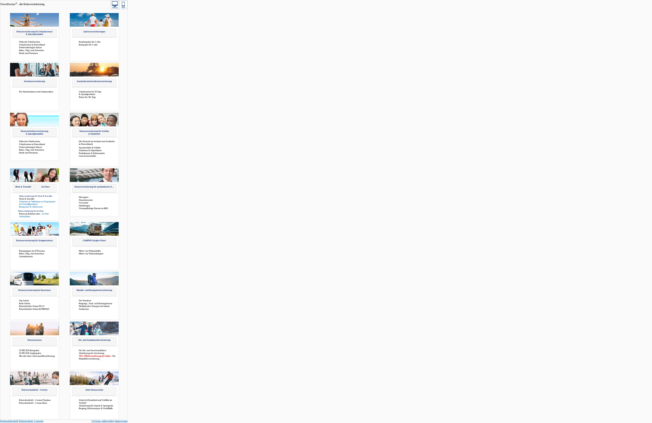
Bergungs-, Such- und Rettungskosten (95, 303)
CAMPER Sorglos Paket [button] (94, 240)
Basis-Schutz (24, 303)
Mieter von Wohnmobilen (90, 251)
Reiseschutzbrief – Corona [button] (34, 390)
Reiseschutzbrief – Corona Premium (34, 400)
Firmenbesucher (86, 200)
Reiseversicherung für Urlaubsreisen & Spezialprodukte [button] (34, 33)
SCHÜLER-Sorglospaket (30, 353)
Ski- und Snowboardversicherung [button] (94, 340)
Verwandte (83, 203)
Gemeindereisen (26, 256)
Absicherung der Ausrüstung (91, 353)
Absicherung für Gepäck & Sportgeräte (96, 406)
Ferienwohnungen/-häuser (30, 47)
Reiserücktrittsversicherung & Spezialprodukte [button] (34, 132)
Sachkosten (84, 309)
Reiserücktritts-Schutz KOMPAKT (34, 309)
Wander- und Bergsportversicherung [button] (94, 290)
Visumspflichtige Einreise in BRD (93, 208)
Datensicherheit (9, 421)
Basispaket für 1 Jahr (88, 45)
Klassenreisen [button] (35, 340)
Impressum (121, 421)
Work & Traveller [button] (23, 187)
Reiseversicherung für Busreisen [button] (34, 290)
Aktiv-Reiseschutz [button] (94, 390)
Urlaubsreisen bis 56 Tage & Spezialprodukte (90, 93)
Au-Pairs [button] (45, 187)
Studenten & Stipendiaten (90, 150)
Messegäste (83, 197)
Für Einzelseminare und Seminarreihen (36, 92)
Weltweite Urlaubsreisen (29, 42)
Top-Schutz (24, 300)
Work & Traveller (26, 199)
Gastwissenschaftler (87, 156)
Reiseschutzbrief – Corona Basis (33, 403)
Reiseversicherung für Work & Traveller (35, 196)
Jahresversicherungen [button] (94, 32)
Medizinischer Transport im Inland (94, 306)
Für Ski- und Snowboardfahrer (92, 350)
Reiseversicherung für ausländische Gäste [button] (95, 187)
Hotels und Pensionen (28, 53)
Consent (38, 421)
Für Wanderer (85, 300)
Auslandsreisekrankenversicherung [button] (94, 81)
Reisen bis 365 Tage (87, 97)
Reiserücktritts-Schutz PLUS (31, 306)
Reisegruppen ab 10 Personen (32, 251)
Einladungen (84, 205)
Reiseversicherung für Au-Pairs (31, 211)
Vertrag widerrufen (102, 421)
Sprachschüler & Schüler (90, 147)
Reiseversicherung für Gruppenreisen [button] (34, 240)
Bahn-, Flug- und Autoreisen (31, 50)
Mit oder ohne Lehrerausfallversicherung (37, 356)
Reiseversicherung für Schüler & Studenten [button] (94, 132)
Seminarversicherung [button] (34, 81)
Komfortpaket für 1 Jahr (90, 42)
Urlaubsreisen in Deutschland (32, 45)
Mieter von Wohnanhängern (91, 253)
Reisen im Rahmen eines (30, 214)
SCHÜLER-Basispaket (29, 350)
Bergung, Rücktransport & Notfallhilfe (96, 408)
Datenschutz (26, 421)
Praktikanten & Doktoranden (92, 153)
